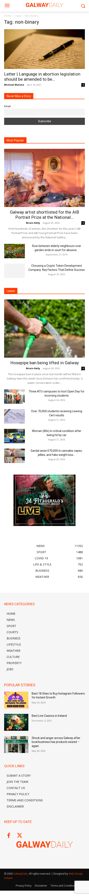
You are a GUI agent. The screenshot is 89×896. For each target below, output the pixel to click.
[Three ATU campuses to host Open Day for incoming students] (14, 396)
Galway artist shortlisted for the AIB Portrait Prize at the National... (44, 215)
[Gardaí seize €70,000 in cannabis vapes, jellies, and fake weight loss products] (14, 456)
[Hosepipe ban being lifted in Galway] (44, 328)
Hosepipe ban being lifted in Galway (44, 362)
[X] (19, 835)
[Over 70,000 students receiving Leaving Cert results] (14, 416)
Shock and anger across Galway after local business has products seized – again (56, 742)
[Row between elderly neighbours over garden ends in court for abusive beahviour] (14, 251)
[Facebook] (8, 835)
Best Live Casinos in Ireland (49, 715)
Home (7, 15)
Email (7, 106)
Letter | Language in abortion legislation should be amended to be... (42, 77)
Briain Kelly (33, 222)
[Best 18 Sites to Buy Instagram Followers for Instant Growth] (16, 700)
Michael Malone (14, 84)
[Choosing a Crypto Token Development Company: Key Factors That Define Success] (14, 271)
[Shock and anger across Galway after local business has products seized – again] (16, 744)
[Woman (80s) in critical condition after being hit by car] (14, 436)
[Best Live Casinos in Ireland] (16, 722)
